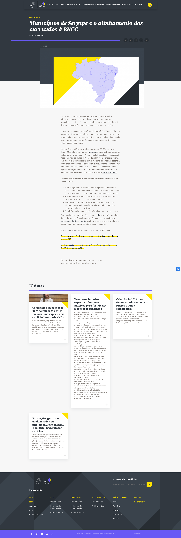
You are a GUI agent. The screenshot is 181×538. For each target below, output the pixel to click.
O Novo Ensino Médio (36, 515)
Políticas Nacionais (74, 5)
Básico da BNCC (127, 5)
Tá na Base (138, 5)
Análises (116, 510)
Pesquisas (116, 506)
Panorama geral (55, 502)
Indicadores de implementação (55, 507)
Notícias (116, 519)
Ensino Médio (60, 5)
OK (149, 484)
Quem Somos (34, 506)
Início (31, 497)
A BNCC (32, 511)
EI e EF (49, 5)
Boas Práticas (117, 514)
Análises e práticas (112, 5)
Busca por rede (89, 5)
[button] (125, 40)
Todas (115, 502)
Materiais (100, 5)
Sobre (31, 502)
